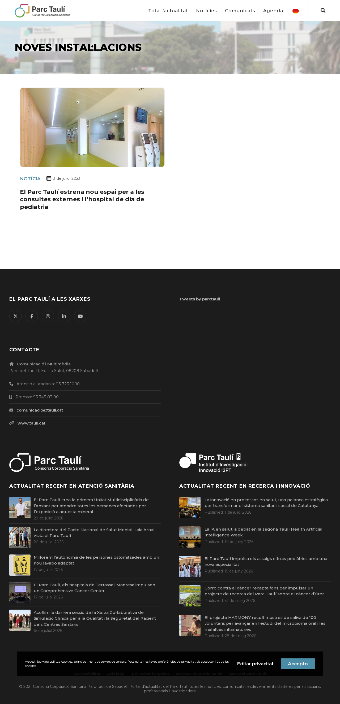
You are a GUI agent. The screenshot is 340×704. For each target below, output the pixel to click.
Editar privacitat (255, 663)
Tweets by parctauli (199, 298)
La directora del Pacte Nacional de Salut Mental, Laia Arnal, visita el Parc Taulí (94, 532)
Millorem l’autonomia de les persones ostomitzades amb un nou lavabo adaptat (96, 560)
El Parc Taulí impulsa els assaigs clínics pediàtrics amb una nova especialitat (266, 561)
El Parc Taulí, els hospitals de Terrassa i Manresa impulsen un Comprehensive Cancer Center (94, 587)
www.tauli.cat (31, 423)
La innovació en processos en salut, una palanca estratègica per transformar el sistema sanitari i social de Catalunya (266, 502)
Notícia (30, 178)
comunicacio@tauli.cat (39, 410)
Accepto (298, 663)
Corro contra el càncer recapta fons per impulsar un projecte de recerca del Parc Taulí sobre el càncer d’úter (264, 591)
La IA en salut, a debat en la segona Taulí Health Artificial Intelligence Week (263, 532)
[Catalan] (295, 10)
